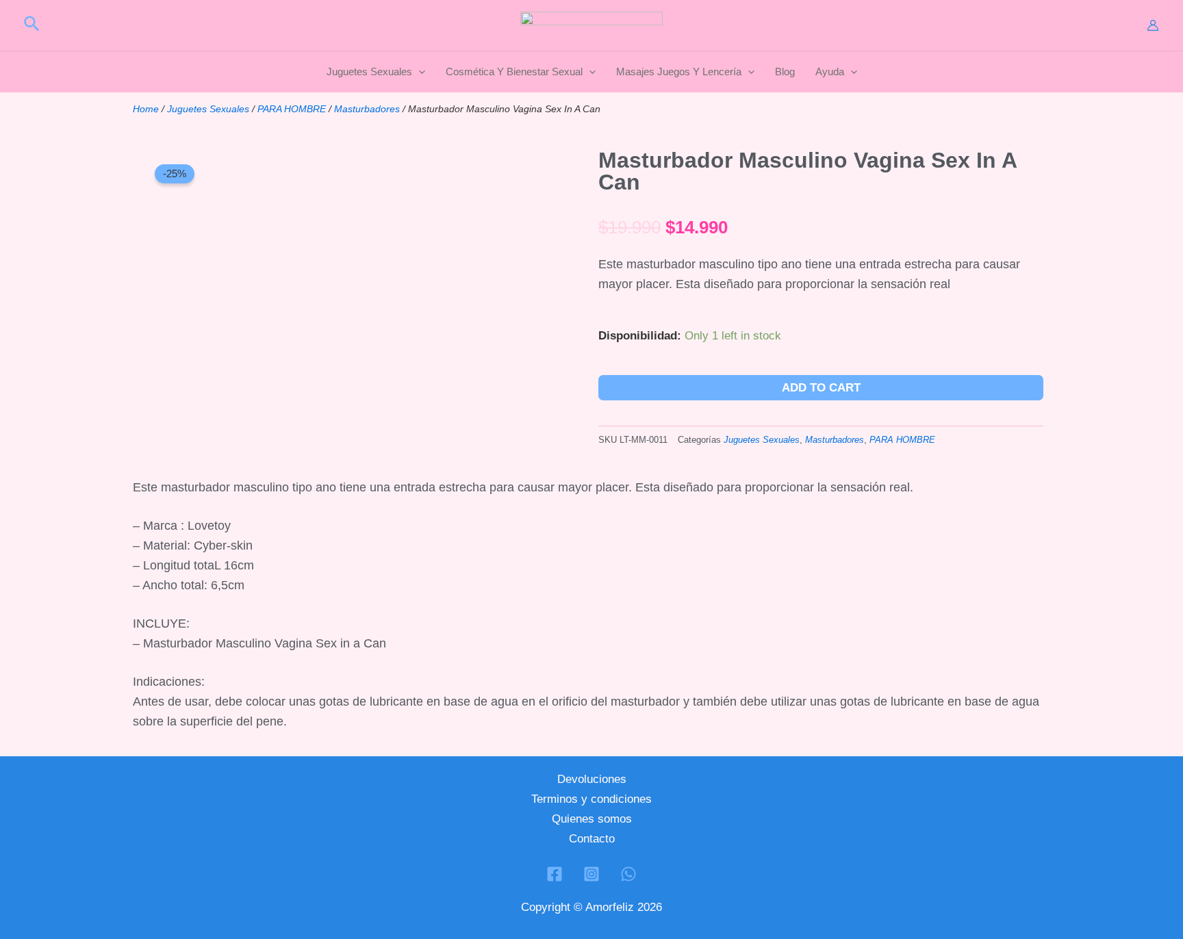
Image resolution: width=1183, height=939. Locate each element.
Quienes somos (592, 818)
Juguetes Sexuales (208, 108)
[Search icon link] (32, 26)
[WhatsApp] (628, 874)
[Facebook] (554, 874)
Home (146, 108)
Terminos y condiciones (591, 799)
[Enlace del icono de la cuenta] (1153, 25)
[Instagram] (591, 874)
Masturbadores (367, 108)
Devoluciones (591, 779)
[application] (418, 71)
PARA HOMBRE (291, 108)
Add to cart (821, 387)
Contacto (592, 838)
